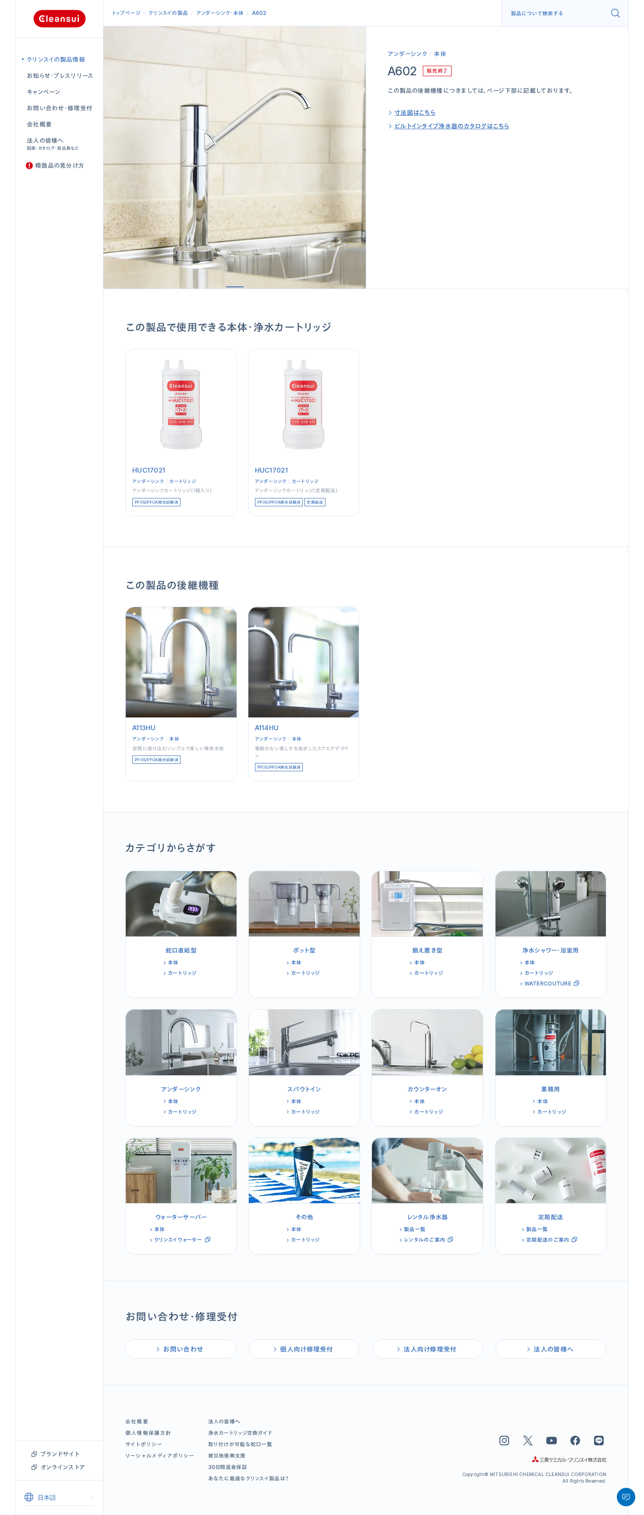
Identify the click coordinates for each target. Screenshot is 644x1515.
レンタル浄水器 (427, 1217)
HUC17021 (148, 470)
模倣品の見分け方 (59, 165)
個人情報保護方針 (148, 1433)
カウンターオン (427, 1089)
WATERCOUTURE (547, 983)
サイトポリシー (144, 1444)
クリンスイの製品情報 (56, 59)
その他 (304, 1217)
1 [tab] (235, 286)
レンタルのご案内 (424, 1239)
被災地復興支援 (227, 1455)
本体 (238, 13)
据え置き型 (427, 950)
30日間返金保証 (227, 1467)
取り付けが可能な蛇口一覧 (240, 1444)
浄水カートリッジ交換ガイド (240, 1433)
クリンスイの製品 (168, 13)
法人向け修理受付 (429, 1349)
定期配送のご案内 (547, 1239)
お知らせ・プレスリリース (60, 75)
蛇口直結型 (181, 950)
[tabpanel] (234, 157)
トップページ (126, 13)
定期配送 (315, 502)
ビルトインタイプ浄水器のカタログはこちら (452, 126)
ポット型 (304, 950)
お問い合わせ (183, 1349)
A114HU (267, 728)
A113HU (144, 728)
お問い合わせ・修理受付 (59, 108)
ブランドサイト (60, 1454)
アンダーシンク (213, 13)
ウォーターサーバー (181, 1217)
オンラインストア (62, 1467)
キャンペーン (43, 91)
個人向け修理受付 (306, 1349)
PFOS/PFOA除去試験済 (156, 502)
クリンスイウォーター (178, 1239)
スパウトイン (304, 1089)
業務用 (550, 1089)
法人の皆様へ (53, 144)
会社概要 (39, 124)
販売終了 (437, 70)
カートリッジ (182, 481)
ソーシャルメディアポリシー (160, 1455)
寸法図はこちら (414, 112)
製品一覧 (414, 1229)
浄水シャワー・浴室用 (550, 950)
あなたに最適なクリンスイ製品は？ (248, 1478)
